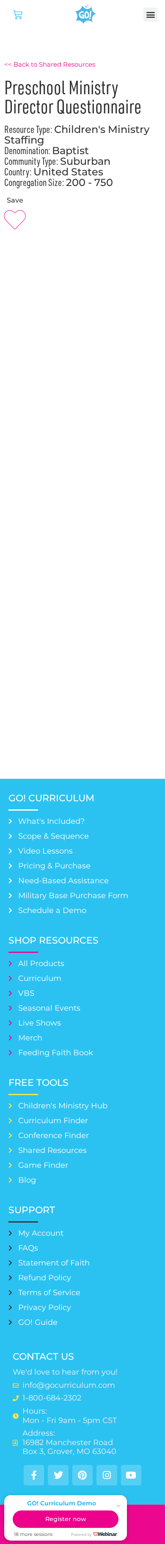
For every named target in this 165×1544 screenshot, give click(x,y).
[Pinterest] (82, 1475)
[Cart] (18, 15)
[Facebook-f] (34, 1475)
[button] (150, 15)
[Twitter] (58, 1475)
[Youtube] (131, 1475)
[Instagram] (106, 1475)
